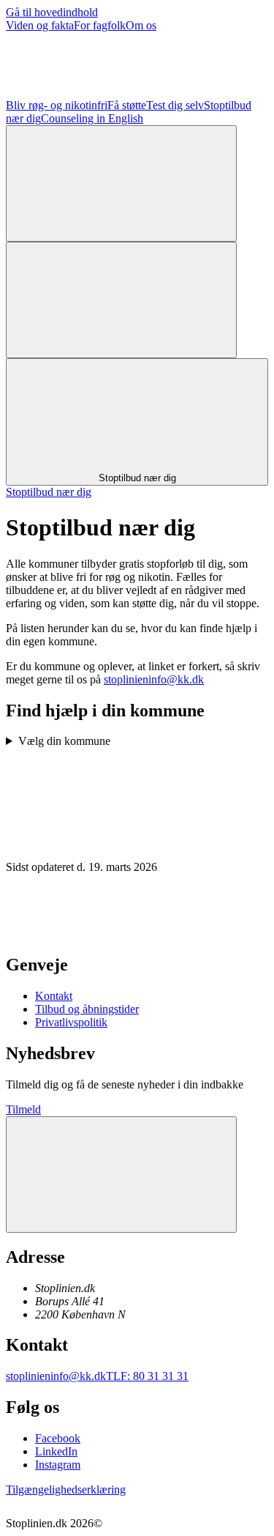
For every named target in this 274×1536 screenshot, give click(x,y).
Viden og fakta (40, 25)
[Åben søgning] (121, 183)
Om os (141, 25)
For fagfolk (100, 25)
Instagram (57, 1464)
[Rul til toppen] (121, 1174)
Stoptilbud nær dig (48, 492)
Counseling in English (92, 118)
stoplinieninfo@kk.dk (154, 679)
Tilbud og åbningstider (87, 1009)
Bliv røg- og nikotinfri (56, 105)
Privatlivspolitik (71, 1022)
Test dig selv (175, 105)
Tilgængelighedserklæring (66, 1489)
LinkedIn (56, 1451)
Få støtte (126, 105)
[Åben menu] (121, 300)
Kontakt (53, 996)
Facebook (57, 1438)
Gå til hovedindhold (52, 12)
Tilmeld (23, 1109)
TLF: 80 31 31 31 (147, 1376)
